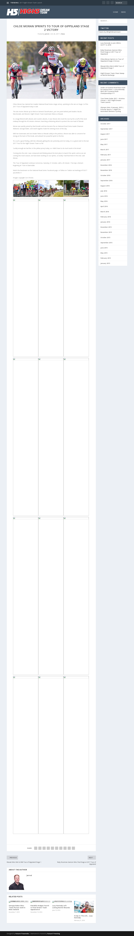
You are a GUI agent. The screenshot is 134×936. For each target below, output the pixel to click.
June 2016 (104, 196)
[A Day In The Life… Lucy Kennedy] (84, 907)
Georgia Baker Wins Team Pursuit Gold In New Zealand (17, 907)
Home (115, 12)
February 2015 (105, 258)
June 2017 (104, 139)
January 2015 (105, 263)
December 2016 (106, 165)
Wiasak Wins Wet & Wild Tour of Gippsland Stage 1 (112, 67)
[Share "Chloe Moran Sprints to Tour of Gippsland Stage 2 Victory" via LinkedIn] (57, 848)
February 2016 (105, 217)
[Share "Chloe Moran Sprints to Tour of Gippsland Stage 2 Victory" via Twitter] (40, 848)
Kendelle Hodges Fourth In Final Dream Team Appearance (40, 907)
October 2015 (105, 237)
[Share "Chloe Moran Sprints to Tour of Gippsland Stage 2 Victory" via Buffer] (61, 848)
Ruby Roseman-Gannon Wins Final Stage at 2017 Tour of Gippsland (111, 52)
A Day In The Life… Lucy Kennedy (83, 917)
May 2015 (103, 253)
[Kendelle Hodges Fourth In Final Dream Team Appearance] (40, 902)
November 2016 (106, 170)
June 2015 (104, 248)
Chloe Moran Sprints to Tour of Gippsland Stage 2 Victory (112, 60)
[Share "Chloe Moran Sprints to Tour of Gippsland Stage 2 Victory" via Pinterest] (52, 848)
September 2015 (106, 243)
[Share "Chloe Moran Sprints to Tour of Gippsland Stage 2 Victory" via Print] (73, 848)
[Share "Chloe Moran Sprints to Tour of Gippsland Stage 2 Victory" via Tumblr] (48, 848)
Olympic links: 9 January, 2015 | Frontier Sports (112, 108)
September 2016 (106, 181)
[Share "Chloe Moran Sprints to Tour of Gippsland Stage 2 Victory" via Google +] (44, 848)
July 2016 (103, 191)
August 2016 (105, 186)
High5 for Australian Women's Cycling (110, 110)
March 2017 (104, 150)
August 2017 (105, 134)
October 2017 (105, 124)
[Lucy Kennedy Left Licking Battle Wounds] (62, 902)
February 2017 (105, 155)
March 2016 (104, 212)
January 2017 (105, 160)
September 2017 (106, 129)
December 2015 (106, 227)
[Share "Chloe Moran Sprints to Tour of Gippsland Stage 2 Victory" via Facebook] (36, 848)
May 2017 (103, 144)
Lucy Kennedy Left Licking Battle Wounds (61, 906)
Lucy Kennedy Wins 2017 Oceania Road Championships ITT (112, 91)
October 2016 (105, 175)
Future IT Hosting (53, 934)
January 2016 (105, 222)
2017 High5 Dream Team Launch (30, 3)
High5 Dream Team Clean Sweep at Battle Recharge (112, 74)
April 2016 (104, 206)
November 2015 (106, 232)
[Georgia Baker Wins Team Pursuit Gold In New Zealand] (18, 902)
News (123, 12)
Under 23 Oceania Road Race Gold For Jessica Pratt (112, 88)
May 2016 (103, 201)
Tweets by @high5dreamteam (109, 32)
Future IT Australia (22, 934)
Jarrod (47, 34)
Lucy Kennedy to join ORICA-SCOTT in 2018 (110, 44)
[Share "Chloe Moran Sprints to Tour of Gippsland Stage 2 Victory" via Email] (69, 848)
